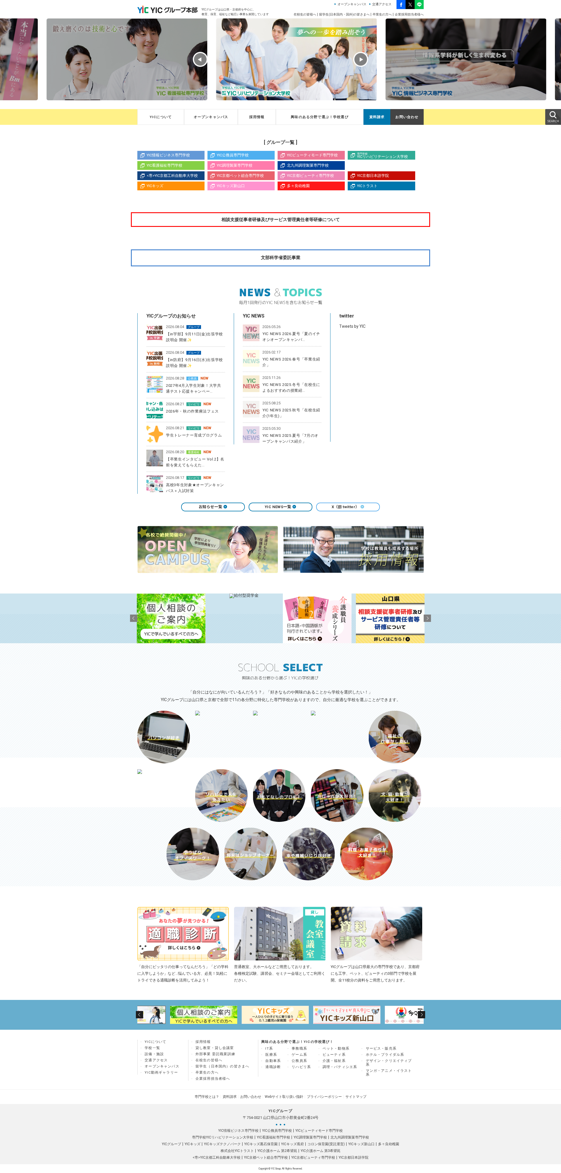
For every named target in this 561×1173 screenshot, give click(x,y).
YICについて (161, 117)
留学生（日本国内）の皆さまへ (222, 1066)
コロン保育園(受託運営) (326, 1144)
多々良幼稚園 (298, 186)
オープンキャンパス (351, 4)
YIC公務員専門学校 (233, 155)
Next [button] (360, 59)
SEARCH (552, 116)
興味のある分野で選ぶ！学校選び (320, 117)
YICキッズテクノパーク (222, 1144)
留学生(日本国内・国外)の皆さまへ (344, 14)
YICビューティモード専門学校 (312, 155)
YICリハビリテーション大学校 (382, 155)
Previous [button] (200, 59)
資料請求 (377, 117)
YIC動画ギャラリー (161, 1072)
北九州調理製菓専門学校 (308, 165)
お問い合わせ (406, 117)
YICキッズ (155, 186)
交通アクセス (382, 4)
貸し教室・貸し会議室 (214, 1048)
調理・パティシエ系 (340, 1067)
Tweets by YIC (352, 326)
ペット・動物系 (336, 1048)
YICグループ (171, 1144)
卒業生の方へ (382, 14)
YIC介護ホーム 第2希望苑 (277, 1151)
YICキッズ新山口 (231, 186)
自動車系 (273, 1061)
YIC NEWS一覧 (278, 507)
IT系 (269, 1048)
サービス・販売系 (381, 1048)
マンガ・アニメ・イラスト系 (389, 1073)
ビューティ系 (334, 1055)
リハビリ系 (301, 1067)
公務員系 (299, 1061)
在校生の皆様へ (305, 14)
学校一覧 (152, 1048)
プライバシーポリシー (324, 1097)
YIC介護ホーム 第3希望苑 (320, 1151)
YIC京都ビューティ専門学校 (310, 175)
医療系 (271, 1055)
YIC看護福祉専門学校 (164, 165)
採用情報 (257, 117)
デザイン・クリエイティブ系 (389, 1063)
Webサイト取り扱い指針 (284, 1097)
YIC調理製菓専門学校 (234, 165)
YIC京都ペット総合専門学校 (240, 175)
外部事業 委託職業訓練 (215, 1054)
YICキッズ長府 (292, 1144)
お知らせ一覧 (210, 507)
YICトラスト (367, 186)
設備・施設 (154, 1054)
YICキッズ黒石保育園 (261, 1144)
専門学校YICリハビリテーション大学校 (222, 1137)
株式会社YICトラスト (237, 1151)
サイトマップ (355, 1097)
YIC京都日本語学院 (373, 175)
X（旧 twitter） (345, 507)
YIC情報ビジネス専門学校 (168, 155)
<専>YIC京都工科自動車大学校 (172, 175)
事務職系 (299, 1048)
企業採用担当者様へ (409, 14)
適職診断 (273, 1067)
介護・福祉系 (334, 1061)
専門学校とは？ (207, 1097)
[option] (111, 59)
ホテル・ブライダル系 (385, 1055)
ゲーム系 (299, 1055)
